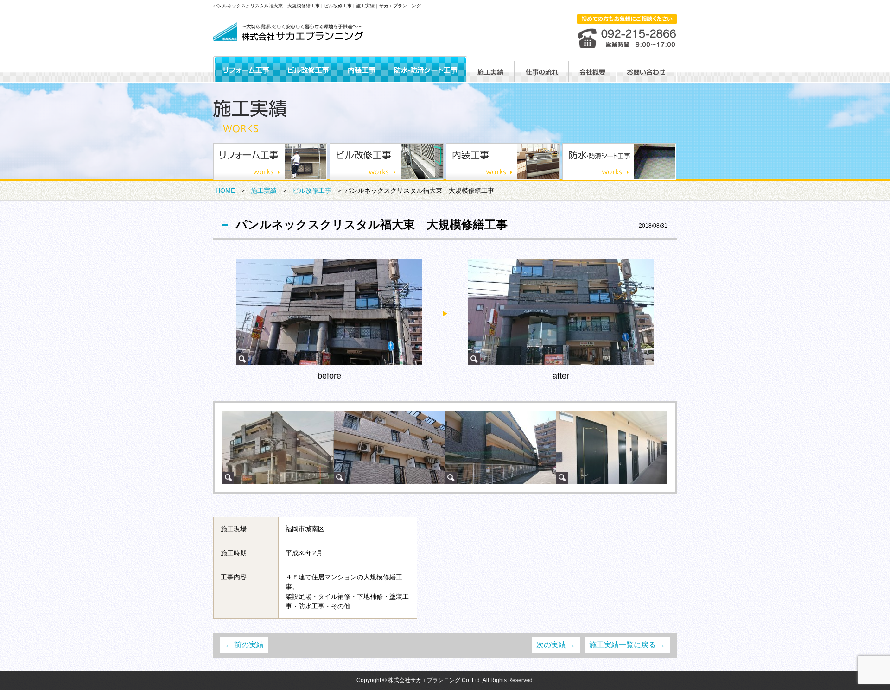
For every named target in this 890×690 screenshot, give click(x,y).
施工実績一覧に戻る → (627, 645)
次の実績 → (555, 645)
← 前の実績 (244, 645)
